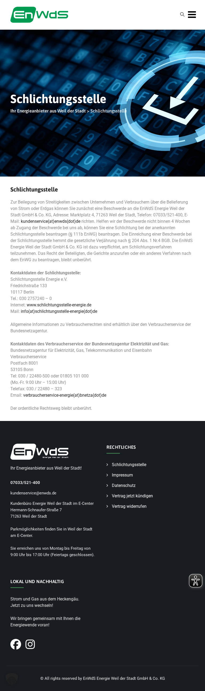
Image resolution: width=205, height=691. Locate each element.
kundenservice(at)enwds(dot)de (50, 221)
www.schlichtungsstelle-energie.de (59, 304)
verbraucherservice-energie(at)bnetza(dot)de (64, 395)
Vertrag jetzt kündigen (132, 495)
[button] (11, 679)
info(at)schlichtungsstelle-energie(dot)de (59, 311)
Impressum (122, 475)
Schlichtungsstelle (129, 464)
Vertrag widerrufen (129, 506)
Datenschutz (124, 485)
